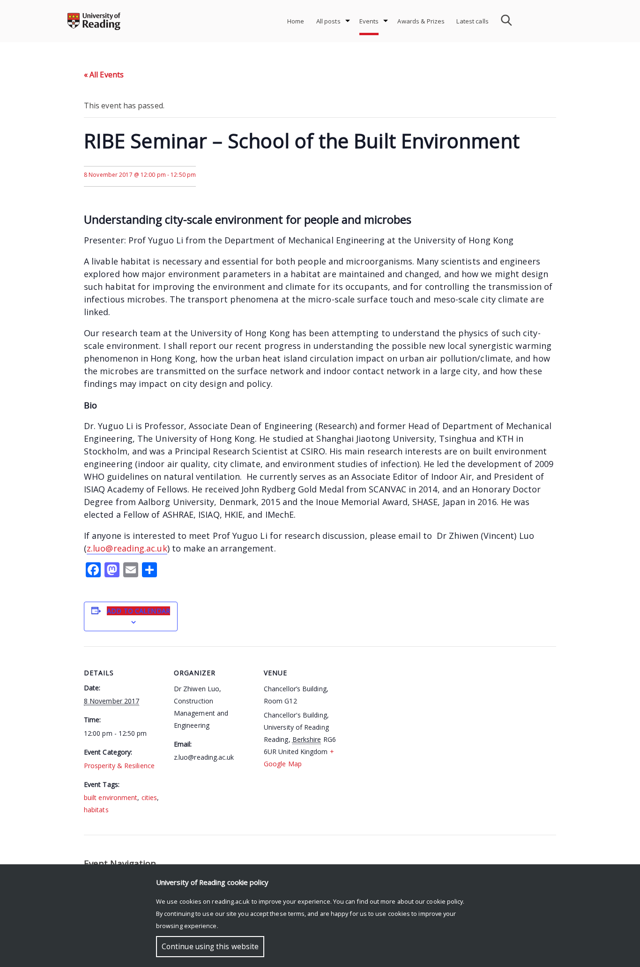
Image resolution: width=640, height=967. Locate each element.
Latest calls (472, 21)
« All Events (104, 74)
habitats (96, 809)
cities (149, 797)
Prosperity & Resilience (119, 765)
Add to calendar (138, 610)
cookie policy (444, 901)
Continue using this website (210, 947)
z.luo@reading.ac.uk (127, 548)
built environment (110, 797)
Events (369, 21)
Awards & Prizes (421, 21)
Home (296, 21)
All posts (328, 21)
